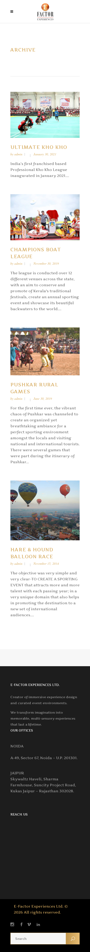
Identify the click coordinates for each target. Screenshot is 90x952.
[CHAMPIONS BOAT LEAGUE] (45, 217)
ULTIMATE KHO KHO (38, 147)
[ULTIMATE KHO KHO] (45, 114)
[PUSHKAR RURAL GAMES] (45, 351)
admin (18, 154)
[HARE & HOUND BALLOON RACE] (45, 510)
